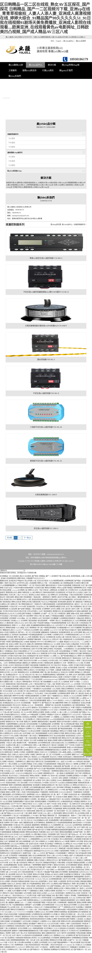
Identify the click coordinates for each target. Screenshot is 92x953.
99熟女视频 (23, 736)
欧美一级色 (18, 822)
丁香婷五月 (37, 604)
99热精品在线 (81, 686)
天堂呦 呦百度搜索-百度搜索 (10, 726)
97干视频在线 (44, 771)
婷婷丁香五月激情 (78, 884)
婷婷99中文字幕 (17, 696)
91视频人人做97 (64, 923)
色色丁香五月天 (61, 834)
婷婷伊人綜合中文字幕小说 (61, 597)
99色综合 (22, 686)
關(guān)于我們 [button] (66, 70)
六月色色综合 (83, 623)
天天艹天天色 (69, 745)
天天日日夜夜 (7, 691)
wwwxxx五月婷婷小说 (19, 590)
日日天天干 (53, 783)
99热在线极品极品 (32, 792)
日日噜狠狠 (54, 618)
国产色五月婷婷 (8, 811)
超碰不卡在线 (37, 813)
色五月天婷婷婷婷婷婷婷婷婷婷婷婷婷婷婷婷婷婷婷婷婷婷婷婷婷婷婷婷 (64, 759)
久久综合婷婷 (34, 846)
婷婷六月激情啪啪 (15, 785)
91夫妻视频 (62, 881)
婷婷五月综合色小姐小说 (44, 818)
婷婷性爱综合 (47, 766)
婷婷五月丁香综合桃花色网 (44, 592)
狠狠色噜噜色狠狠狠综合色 (28, 931)
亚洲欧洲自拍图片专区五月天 (10, 705)
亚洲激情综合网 (24, 677)
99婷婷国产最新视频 (34, 639)
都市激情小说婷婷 (84, 674)
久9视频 (26, 642)
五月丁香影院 (80, 900)
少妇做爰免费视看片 (50, 907)
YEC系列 (12, 138)
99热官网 (57, 818)
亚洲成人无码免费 (12, 686)
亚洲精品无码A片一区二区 (15, 674)
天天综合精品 (40, 670)
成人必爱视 (37, 780)
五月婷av (9, 747)
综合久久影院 (24, 754)
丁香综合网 (36, 597)
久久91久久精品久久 (65, 858)
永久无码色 (66, 799)
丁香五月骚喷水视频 (58, 909)
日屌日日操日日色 (57, 743)
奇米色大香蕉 (40, 585)
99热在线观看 (80, 933)
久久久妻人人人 (10, 912)
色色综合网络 (10, 783)
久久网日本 (56, 707)
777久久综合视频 (36, 679)
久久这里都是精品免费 (60, 898)
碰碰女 (36, 752)
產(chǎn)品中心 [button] (35, 65)
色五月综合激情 (59, 736)
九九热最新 (19, 738)
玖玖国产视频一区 (79, 832)
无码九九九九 (19, 623)
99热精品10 (50, 714)
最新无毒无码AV (51, 585)
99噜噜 (84, 846)
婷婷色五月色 (58, 888)
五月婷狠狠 (6, 876)
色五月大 (53, 757)
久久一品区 (60, 761)
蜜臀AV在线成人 (40, 860)
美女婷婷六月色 (76, 891)
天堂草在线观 (53, 792)
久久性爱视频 (26, 876)
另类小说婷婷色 (85, 613)
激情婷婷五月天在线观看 (16, 778)
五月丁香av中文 (21, 933)
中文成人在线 (56, 804)
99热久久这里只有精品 (64, 588)
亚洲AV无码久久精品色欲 (70, 644)
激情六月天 (46, 884)
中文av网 (79, 830)
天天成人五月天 (8, 665)
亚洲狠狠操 (75, 787)
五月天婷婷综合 (39, 822)
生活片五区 (8, 588)
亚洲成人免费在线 (24, 865)
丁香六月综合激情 (30, 738)
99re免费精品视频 (44, 724)
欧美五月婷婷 (52, 740)
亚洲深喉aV (80, 907)
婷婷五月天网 (26, 602)
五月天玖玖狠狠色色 (65, 599)
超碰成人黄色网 (83, 865)
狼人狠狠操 (10, 902)
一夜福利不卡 (36, 703)
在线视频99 (7, 667)
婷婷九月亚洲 (16, 602)
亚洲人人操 (50, 855)
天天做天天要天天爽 (81, 583)
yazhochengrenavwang (50, 679)
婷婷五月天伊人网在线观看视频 (72, 921)
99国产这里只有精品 (44, 895)
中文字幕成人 (48, 928)
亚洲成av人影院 (74, 660)
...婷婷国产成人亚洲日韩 (52, 705)
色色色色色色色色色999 (38, 919)
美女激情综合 (42, 738)
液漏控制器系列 (12, 134)
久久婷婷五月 (67, 844)
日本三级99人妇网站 (49, 780)
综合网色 (59, 891)
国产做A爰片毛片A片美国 (41, 830)
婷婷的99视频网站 (60, 912)
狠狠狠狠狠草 (68, 876)
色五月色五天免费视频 (21, 658)
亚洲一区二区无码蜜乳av (24, 907)
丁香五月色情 (30, 886)
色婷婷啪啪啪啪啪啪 (17, 940)
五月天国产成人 (59, 827)
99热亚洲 (85, 923)
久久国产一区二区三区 (48, 613)
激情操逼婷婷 (78, 876)
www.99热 (27, 637)
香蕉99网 (7, 837)
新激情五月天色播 (75, 653)
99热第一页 (55, 867)
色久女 (88, 815)
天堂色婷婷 (51, 834)
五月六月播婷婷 (75, 627)
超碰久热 (30, 644)
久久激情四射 (16, 717)
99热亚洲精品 (7, 750)
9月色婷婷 (12, 618)
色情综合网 (76, 585)
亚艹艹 (60, 907)
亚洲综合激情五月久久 (12, 714)
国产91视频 (46, 867)
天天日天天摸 (84, 644)
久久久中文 (76, 714)
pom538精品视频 (32, 714)
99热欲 (23, 714)
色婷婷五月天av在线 (73, 893)
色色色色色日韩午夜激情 (66, 919)
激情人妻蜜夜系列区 (49, 933)
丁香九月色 (22, 759)
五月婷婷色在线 (36, 914)
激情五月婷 (18, 597)
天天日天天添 (29, 879)
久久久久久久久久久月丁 (49, 848)
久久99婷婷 (47, 635)
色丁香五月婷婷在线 (30, 691)
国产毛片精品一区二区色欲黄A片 (23, 719)
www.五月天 (40, 853)
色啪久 (74, 597)
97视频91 (67, 895)
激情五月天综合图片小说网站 (67, 721)
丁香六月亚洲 (43, 590)
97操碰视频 (44, 792)
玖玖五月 (28, 674)
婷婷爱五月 (57, 611)
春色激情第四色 (83, 597)
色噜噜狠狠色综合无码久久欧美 (51, 677)
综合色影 (86, 761)
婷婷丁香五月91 (24, 806)
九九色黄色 (49, 888)
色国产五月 (78, 886)
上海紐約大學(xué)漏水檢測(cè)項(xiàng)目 (52, 182)
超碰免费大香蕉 (28, 827)
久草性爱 (25, 787)
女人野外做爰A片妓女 (39, 834)
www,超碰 (7, 891)
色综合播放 (18, 893)
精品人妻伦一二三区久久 (59, 698)
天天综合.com (9, 771)
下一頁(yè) (27, 538)
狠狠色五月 (26, 663)
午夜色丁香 (46, 926)
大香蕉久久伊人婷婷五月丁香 (10, 604)
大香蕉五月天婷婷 (43, 717)
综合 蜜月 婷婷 (57, 895)
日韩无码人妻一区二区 (43, 754)
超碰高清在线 (10, 684)
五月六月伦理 (17, 691)
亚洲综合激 (31, 606)
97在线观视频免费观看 (58, 623)
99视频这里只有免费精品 (49, 731)
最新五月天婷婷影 (61, 872)
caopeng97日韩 (21, 900)
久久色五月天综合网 (40, 651)
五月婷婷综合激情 (63, 693)
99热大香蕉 (44, 945)
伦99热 (16, 834)
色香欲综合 (54, 632)
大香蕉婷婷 (29, 752)
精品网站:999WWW (36, 642)
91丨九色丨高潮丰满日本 (17, 860)
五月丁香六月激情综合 (74, 606)
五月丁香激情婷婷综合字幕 (40, 726)
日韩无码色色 (40, 886)
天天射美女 (55, 839)
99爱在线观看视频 (48, 604)
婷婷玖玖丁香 (73, 853)
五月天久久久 (84, 872)
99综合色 (68, 637)
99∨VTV (66, 891)
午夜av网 (6, 712)
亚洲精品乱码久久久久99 (11, 703)
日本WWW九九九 (6, 768)
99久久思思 (14, 736)
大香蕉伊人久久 (45, 921)
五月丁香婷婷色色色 (49, 858)
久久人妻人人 (48, 813)
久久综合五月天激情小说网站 (17, 923)
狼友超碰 (53, 721)
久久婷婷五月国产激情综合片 (61, 884)
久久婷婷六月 (19, 808)
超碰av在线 (75, 613)
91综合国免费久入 (25, 815)
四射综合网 (71, 691)
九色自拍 (79, 919)
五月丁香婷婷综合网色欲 (12, 663)
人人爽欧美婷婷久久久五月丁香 (39, 839)
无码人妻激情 (44, 630)
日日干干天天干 (15, 804)
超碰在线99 (19, 757)
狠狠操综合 (45, 632)
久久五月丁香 (24, 869)
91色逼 (52, 646)
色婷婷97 (85, 696)
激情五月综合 (27, 804)
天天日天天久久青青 (11, 797)
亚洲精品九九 (28, 750)
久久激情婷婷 (55, 825)
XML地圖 (52, 564)
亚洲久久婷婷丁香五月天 (17, 644)
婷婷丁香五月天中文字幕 (28, 660)
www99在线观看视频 (57, 719)
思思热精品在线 (16, 642)
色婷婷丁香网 (10, 933)
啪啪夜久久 (36, 876)
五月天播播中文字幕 (19, 891)
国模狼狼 (30, 860)
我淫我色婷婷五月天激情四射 (78, 912)
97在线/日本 (13, 606)
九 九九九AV (20, 947)
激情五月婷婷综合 (67, 689)
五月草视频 (43, 942)
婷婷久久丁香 (42, 583)
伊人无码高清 (26, 825)
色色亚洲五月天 (46, 876)
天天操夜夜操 (57, 808)
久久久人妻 (10, 670)
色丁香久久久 (37, 674)
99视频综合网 (67, 639)
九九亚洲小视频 (82, 905)
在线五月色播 (85, 703)
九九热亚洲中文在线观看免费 (32, 935)
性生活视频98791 (45, 707)
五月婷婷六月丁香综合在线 (61, 806)
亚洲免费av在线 (81, 717)
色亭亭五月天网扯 (73, 881)
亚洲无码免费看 (31, 724)
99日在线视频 (84, 797)
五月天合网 (26, 921)
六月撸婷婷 (36, 613)
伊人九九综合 (77, 592)
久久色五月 (18, 851)
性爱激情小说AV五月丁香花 (48, 832)
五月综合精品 (63, 595)
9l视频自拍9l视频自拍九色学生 (26, 938)
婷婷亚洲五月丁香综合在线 (71, 658)
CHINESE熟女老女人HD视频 (38, 783)
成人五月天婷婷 (76, 632)
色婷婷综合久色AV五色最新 (59, 846)
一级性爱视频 (31, 743)
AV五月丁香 (12, 942)
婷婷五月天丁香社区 (49, 745)
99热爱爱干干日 (30, 808)
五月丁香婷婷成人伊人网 (33, 627)
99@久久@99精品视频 (49, 602)
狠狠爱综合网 (28, 822)
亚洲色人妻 (60, 637)
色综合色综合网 (21, 684)
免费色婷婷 (60, 674)
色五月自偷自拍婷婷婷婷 (57, 747)
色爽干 (16, 660)
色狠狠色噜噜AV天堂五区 (11, 825)
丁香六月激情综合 (10, 928)
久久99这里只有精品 (25, 764)
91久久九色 (59, 905)
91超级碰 (85, 940)
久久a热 (5, 855)
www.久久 (50, 893)
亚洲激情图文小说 (68, 705)
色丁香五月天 (56, 665)
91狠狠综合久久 (57, 696)
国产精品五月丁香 (48, 703)
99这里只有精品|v (81, 745)
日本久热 (12, 595)
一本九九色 (80, 914)
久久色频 (68, 869)
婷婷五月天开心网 (68, 738)
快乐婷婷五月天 (49, 642)
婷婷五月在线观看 (69, 808)
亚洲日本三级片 (83, 790)
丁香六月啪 (81, 815)
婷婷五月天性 (4, 672)
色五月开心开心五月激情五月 (65, 686)
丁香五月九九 (46, 639)
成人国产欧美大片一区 (35, 949)
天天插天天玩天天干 (37, 869)
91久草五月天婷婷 (34, 731)
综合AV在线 (4, 632)
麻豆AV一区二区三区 (82, 604)
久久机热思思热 (78, 639)
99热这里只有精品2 (73, 848)
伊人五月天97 (4, 736)
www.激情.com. (54, 656)
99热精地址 (8, 651)
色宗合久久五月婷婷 (31, 630)
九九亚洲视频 (28, 768)
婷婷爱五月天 (52, 790)
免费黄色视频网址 (49, 674)
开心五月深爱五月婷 (82, 813)
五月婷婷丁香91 (18, 747)
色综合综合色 (65, 867)
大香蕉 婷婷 (19, 771)
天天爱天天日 (73, 590)
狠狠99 (26, 799)
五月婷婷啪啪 (34, 672)
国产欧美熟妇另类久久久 (67, 860)
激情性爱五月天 (11, 592)
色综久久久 (11, 884)
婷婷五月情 (50, 686)
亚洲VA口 (43, 752)
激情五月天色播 (38, 874)
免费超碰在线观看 (18, 832)
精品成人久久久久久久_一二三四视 (76, 642)
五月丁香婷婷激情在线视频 (30, 790)
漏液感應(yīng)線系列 (14, 152)
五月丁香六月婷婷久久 (39, 841)
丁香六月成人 (33, 736)
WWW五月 (15, 869)
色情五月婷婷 (48, 827)
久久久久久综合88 (65, 792)
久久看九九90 (81, 691)
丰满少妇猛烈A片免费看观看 (81, 707)
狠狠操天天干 (66, 714)
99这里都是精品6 (18, 905)
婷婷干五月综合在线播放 (56, 837)
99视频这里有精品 (49, 627)
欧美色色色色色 (78, 757)
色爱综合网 (36, 602)
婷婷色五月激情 (38, 712)
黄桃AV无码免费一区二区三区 (10, 710)
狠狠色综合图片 (43, 721)
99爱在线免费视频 (65, 820)
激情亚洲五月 (9, 808)
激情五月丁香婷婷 (30, 721)
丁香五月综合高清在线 (32, 945)
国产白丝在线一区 (16, 712)
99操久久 (7, 895)
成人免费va (46, 616)
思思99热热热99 (20, 639)
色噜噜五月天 (70, 837)
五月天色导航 (75, 719)
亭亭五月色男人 (32, 611)
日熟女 (87, 869)
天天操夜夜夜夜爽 (49, 764)
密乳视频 (86, 672)
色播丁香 (76, 731)
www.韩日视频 (59, 869)
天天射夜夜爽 (16, 876)
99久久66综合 (46, 806)
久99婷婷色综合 (26, 745)
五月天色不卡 (60, 625)
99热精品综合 (28, 851)
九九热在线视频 (46, 900)
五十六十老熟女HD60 (82, 851)
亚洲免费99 (37, 785)
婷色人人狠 (37, 745)
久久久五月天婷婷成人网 (19, 844)
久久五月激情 (7, 801)
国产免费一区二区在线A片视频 (56, 797)
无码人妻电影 (63, 778)
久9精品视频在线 (66, 801)
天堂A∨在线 (20, 792)
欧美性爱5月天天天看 (48, 653)
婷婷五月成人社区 (32, 947)
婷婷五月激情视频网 (65, 740)
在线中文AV (64, 947)
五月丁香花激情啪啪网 (39, 733)
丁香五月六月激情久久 (20, 700)
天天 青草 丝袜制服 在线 (38, 740)
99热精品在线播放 (57, 616)
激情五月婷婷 (81, 902)
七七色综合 (43, 947)
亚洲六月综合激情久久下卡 (22, 651)
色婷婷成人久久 (59, 935)
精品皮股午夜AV (55, 799)
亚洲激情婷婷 (78, 926)
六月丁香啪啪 (63, 660)
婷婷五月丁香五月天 (35, 862)
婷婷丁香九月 (29, 698)
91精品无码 (80, 618)
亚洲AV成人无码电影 (58, 775)
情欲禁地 (47, 949)
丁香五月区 (82, 651)
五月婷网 (42, 714)
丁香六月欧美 (10, 900)
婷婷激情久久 (45, 825)
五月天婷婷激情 (80, 620)
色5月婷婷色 (19, 653)
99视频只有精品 (65, 916)
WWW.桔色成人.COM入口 (62, 700)
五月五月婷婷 (22, 928)
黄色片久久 (36, 653)
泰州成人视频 (21, 884)
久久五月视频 (76, 696)
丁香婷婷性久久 (20, 761)
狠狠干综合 (30, 761)
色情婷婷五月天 (44, 665)
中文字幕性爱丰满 (54, 738)
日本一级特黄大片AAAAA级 (73, 663)
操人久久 (14, 837)
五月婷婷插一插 (57, 724)
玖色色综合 (23, 862)
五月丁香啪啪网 (9, 841)
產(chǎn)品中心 (67, 224)
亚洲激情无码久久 (68, 620)
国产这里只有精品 (24, 609)
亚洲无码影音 (76, 923)
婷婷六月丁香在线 (77, 693)
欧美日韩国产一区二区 (26, 585)
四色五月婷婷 (36, 806)
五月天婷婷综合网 (36, 667)
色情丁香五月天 (10, 583)
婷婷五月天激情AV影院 (36, 797)
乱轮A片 (58, 714)
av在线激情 (32, 583)
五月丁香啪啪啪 (85, 766)
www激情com (84, 698)
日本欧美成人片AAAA (76, 778)
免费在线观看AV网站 (58, 926)
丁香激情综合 (77, 792)
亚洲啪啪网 (23, 797)
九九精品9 (87, 919)
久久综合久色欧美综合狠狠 (67, 783)
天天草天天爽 (53, 660)
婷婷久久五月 (33, 590)
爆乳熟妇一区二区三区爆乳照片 (11, 827)
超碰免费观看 (27, 785)
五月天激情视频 (71, 865)
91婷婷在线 (87, 602)
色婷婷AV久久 (31, 728)
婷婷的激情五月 (26, 604)
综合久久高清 (41, 893)
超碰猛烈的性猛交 (49, 862)
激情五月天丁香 (19, 886)
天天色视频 (74, 712)
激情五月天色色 (59, 865)
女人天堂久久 (77, 945)
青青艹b (72, 682)
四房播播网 (47, 682)
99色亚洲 (84, 893)
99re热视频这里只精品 (71, 724)
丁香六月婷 (22, 949)
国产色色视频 (17, 750)
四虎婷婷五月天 (40, 837)
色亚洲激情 (58, 813)
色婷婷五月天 (4, 853)
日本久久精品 (44, 646)
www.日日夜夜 (75, 684)
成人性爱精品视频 (66, 583)
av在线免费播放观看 (10, 865)
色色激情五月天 (8, 919)
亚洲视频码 (30, 818)
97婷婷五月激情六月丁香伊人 (74, 888)
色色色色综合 (70, 736)
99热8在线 (9, 637)
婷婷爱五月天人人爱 (24, 599)
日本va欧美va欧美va (65, 752)
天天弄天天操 (31, 895)
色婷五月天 (76, 804)
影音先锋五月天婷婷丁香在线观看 (26, 665)
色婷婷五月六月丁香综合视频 (25, 811)
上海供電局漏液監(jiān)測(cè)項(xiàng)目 (39, 185)
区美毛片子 (64, 931)
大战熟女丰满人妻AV (13, 745)
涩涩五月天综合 (42, 580)
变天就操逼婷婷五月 (69, 611)
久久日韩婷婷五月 (71, 743)
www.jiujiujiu (67, 945)
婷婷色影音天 (27, 682)
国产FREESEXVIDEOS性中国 (50, 658)
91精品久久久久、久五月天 (48, 778)
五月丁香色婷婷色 (45, 611)
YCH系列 (12, 147)
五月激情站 (18, 670)
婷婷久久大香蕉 (82, 646)
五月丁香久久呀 (72, 623)
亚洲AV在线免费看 (64, 585)
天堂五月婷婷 (40, 686)
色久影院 (70, 926)
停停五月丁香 (57, 639)
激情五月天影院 (24, 689)
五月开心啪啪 (55, 609)
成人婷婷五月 (52, 595)
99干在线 (69, 592)
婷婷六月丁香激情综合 (72, 703)
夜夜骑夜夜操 (73, 872)
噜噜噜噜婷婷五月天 (46, 736)
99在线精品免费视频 (35, 635)
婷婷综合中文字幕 (56, 940)
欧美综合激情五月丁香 (49, 785)
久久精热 (35, 942)
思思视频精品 (80, 705)
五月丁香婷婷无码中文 (26, 837)
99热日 (2, 818)
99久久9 (45, 879)
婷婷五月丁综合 (8, 893)
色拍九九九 (76, 637)
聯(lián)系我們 (15, 76)
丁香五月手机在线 (55, 945)
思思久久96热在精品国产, (76, 747)
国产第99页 (44, 846)
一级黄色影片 (46, 597)
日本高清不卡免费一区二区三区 (74, 677)
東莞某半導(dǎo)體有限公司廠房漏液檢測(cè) (21, 182)
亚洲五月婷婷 (26, 830)
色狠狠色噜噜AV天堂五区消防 (23, 801)
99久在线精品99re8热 (40, 820)
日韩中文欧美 (4, 921)
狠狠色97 (15, 931)
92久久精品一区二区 (24, 618)
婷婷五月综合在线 (32, 646)
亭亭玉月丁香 (37, 682)
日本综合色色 (24, 775)
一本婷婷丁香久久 (54, 620)
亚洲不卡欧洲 (34, 658)
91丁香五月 (38, 872)
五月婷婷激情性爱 (55, 879)
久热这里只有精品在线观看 (48, 691)
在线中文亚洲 (33, 844)
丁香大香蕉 (28, 813)
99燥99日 (64, 818)
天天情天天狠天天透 (7, 677)
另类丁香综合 (24, 740)
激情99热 (39, 811)
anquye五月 (4, 860)
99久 (16, 677)
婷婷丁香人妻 (18, 637)
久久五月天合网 (52, 923)
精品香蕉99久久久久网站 (30, 710)
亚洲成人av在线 (61, 667)
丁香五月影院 (36, 609)
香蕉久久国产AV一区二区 (72, 940)
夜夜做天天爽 (21, 743)
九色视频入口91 (70, 616)
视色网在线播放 (40, 801)
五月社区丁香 (71, 827)
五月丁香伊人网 (82, 827)
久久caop (72, 898)
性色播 (73, 895)
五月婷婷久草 (70, 935)
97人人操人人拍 (31, 909)
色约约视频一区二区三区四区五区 (69, 811)
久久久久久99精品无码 (24, 773)
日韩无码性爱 (21, 818)
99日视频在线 (60, 592)
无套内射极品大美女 (22, 679)
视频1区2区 (39, 761)
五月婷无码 (4, 775)
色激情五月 (13, 632)
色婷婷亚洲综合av (33, 900)
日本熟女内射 (80, 898)
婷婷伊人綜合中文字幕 (17, 646)
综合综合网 (53, 728)
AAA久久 (38, 879)
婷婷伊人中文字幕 (76, 841)
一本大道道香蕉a (53, 583)
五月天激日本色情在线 (15, 799)
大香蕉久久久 (48, 935)
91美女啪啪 (61, 862)
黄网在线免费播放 (65, 832)
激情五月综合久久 (81, 738)
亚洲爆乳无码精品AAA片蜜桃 (76, 775)
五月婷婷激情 (35, 848)
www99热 (61, 790)
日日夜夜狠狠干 (15, 921)
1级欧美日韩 (71, 902)
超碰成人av (44, 799)
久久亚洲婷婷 (83, 721)
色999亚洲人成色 (16, 616)
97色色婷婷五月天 (53, 801)
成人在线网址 (9, 938)
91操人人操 (51, 684)
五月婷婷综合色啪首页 (67, 618)
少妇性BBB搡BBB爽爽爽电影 (23, 588)
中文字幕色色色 (24, 649)
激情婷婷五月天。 (49, 773)
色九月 (16, 815)
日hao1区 (36, 771)
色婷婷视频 (38, 644)
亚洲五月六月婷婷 (67, 672)
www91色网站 (42, 660)
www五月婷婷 (66, 754)
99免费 (67, 841)
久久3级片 (46, 804)
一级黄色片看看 (53, 947)
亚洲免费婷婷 (53, 820)
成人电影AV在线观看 (42, 698)
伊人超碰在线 (77, 602)
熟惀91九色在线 (26, 888)
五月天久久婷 (53, 651)
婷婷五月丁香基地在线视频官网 (63, 900)
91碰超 (32, 754)
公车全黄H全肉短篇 (24, 942)
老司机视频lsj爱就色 (65, 602)
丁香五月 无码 (11, 743)
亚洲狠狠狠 (35, 677)
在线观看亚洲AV (16, 853)
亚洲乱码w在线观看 (29, 717)
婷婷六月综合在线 (70, 794)
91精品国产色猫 (48, 872)
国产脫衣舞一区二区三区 (70, 766)
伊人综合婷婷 (28, 616)
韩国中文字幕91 (47, 865)
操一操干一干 (58, 794)
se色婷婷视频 (68, 580)
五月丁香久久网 (30, 623)
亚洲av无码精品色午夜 (30, 656)
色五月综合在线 (78, 869)
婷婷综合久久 (48, 644)
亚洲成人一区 (66, 804)
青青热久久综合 (34, 595)
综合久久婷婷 (58, 874)
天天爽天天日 (73, 931)
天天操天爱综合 (38, 888)
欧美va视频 (84, 848)
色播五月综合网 (23, 898)
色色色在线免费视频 (63, 768)
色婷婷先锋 (87, 825)
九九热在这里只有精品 (23, 613)
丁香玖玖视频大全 (39, 684)
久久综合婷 (13, 609)
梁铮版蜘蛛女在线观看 (80, 938)
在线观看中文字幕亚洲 (72, 874)
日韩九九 (15, 754)
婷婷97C (15, 625)
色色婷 (58, 684)
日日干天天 (69, 886)
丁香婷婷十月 (45, 775)
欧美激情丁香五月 (38, 637)
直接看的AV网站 (69, 717)
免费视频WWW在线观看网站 (68, 679)
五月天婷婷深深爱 (47, 905)
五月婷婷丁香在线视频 (29, 620)
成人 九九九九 (66, 825)
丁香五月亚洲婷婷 (50, 693)
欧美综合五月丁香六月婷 (14, 721)
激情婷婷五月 (50, 822)
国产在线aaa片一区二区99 (77, 834)
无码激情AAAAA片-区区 (48, 710)
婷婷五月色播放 (50, 588)
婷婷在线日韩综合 (32, 832)
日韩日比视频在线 (42, 719)
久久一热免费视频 (36, 705)
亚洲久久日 (38, 907)
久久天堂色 (56, 689)
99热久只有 (38, 616)
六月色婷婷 (62, 710)
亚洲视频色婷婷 (49, 761)
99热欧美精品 (75, 799)
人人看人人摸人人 (63, 712)
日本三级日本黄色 (42, 940)
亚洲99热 (81, 667)
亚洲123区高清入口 (65, 785)
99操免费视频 (27, 780)
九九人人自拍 (37, 804)
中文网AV (6, 945)
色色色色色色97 (20, 926)
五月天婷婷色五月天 (18, 794)
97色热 (18, 830)
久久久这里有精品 (44, 938)
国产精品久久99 (71, 790)
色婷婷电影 (30, 794)
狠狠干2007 (76, 754)
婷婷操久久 (78, 672)
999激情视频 (24, 846)
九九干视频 (50, 670)
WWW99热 (22, 606)
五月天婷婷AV (14, 867)
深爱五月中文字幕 (35, 867)
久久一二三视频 (25, 902)
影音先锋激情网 (12, 649)
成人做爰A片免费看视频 (65, 773)
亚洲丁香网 (53, 881)
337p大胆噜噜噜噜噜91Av (9, 585)
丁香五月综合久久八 (18, 895)
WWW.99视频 (37, 773)
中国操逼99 (74, 947)
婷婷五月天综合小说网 (72, 733)
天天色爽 (28, 653)
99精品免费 (57, 766)
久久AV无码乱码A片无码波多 (64, 928)
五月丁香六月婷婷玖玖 (82, 773)
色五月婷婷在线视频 (7, 738)
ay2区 (30, 684)
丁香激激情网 (38, 750)
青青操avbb (25, 705)
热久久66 (12, 599)
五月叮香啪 (26, 733)
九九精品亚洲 (10, 818)
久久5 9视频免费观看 (35, 928)
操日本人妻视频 (14, 888)
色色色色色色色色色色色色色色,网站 (44, 599)
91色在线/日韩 (51, 902)
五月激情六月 (62, 590)
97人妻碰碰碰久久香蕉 (35, 891)
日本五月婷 (30, 686)
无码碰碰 (60, 745)
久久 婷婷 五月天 (71, 674)
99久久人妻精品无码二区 (44, 794)
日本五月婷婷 (64, 726)
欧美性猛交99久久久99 (41, 851)
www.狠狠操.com (56, 717)
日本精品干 (35, 921)
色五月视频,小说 (30, 580)
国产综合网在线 (36, 766)
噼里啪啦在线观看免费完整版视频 (63, 830)
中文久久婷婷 (4, 881)
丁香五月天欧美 (74, 942)
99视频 (59, 757)
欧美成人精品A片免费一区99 (49, 916)
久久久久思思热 (24, 834)
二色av (18, 595)
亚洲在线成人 (67, 757)
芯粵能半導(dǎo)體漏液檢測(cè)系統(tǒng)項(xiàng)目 (31, 187)
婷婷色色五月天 (69, 907)
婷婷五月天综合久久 (80, 785)
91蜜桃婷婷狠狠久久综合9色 (15, 724)
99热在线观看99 (71, 909)
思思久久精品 (10, 830)
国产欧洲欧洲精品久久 (69, 656)
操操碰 (17, 902)
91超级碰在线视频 (24, 914)
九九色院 (57, 644)
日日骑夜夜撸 (25, 703)
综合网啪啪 (71, 933)
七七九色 (13, 672)
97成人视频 (49, 869)
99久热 (67, 719)
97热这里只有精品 (43, 623)
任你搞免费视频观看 (11, 689)
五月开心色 (17, 733)
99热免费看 (28, 771)
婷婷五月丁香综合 (30, 757)
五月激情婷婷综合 (83, 616)
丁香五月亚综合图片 (76, 595)
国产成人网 (14, 740)
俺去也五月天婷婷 (70, 905)
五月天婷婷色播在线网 (37, 787)
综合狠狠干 (33, 923)
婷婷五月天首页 (68, 813)
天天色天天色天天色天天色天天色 (14, 611)
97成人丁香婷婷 (72, 750)
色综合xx (44, 595)
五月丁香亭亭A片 (32, 778)
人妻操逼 (58, 670)
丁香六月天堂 (14, 707)
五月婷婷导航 (77, 825)
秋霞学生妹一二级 (29, 853)
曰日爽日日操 (39, 588)
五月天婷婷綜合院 (43, 743)
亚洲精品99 (21, 728)
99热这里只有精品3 (84, 670)
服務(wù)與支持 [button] (29, 70)
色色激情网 (27, 597)
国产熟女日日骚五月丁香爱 (71, 630)
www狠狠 (59, 642)
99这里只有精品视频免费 (20, 667)
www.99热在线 (77, 761)
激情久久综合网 (75, 846)
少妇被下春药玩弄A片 (83, 879)
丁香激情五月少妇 (10, 759)
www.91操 (3, 942)
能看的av (35, 707)
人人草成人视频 (24, 625)
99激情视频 (83, 679)
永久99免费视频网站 (34, 884)
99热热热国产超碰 (38, 902)
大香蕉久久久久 (39, 912)
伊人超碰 (69, 625)
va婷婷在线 (53, 590)
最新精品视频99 (65, 938)
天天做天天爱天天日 (7, 757)
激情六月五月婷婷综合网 (37, 855)
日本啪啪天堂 (50, 637)
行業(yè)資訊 (48, 70)
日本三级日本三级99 (68, 609)
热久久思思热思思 (66, 839)
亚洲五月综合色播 (10, 914)
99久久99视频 (77, 844)
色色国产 (26, 848)
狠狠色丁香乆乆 (73, 797)
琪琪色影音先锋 (83, 783)
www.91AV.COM (55, 630)
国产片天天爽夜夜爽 (34, 926)
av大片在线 (13, 872)
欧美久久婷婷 (10, 792)
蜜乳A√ (49, 700)
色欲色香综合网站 (34, 933)
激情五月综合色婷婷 (79, 916)
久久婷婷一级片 (45, 696)
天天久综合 (39, 693)
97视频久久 (84, 787)
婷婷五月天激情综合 (17, 909)
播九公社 (86, 632)
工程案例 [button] (13, 70)
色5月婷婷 (49, 912)
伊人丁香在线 (7, 658)
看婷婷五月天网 (36, 663)
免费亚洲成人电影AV (69, 670)
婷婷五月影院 (34, 775)
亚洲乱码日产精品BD (16, 580)
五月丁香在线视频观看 (25, 872)
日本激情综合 (69, 649)
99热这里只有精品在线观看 (19, 881)
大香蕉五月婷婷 (49, 891)
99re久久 (25, 595)
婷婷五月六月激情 (65, 731)
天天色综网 (56, 754)
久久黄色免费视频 (79, 740)
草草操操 (67, 787)
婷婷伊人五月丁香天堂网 (40, 618)
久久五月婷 (28, 712)
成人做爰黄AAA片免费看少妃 (65, 646)
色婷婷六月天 (9, 822)
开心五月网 (11, 907)
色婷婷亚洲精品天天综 (57, 606)
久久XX (82, 635)
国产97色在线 (18, 768)
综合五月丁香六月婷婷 (24, 874)
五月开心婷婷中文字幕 (56, 733)
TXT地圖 (59, 564)
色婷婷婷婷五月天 (79, 588)
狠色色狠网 (6, 794)
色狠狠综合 (62, 691)
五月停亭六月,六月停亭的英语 (40, 898)
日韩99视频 (10, 597)
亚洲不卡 (3, 764)
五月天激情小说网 (29, 893)
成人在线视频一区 (49, 811)
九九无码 (10, 639)
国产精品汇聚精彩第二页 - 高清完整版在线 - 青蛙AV (58, 815)
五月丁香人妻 (13, 862)
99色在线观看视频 (82, 928)
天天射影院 (13, 855)
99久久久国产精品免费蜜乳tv (58, 942)
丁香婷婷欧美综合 (83, 895)
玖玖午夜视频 (43, 656)
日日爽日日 (79, 689)
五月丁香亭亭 (61, 933)
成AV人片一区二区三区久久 (22, 820)
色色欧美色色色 (64, 632)
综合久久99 (65, 684)
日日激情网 (55, 938)
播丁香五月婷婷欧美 (23, 841)
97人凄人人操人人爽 (80, 858)
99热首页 (17, 916)
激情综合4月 (26, 916)
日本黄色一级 (35, 799)
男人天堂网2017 (28, 693)
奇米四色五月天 (15, 787)
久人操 (32, 592)
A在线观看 (8, 848)
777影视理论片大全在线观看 (41, 689)
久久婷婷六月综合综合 (13, 780)
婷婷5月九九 (42, 923)
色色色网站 (6, 602)
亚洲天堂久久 (65, 707)
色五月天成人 (13, 775)
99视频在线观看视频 (31, 696)
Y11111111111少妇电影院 (25, 912)
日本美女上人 (15, 620)
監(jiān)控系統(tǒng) (14, 171)
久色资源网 (77, 839)
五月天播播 (36, 905)
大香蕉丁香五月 (21, 839)
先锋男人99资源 (50, 712)
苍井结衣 (15, 635)
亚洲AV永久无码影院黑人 (39, 881)
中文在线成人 (4, 616)
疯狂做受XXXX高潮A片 (51, 914)
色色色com (67, 696)
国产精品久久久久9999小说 (13, 813)
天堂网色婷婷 (64, 851)
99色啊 (8, 642)
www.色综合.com (78, 820)
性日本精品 (49, 844)
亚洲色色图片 (60, 893)
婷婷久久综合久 (28, 670)
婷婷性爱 (62, 848)
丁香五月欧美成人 (44, 909)
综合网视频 (23, 635)
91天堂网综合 (52, 752)
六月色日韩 (14, 806)
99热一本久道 (30, 940)
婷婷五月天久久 (52, 860)
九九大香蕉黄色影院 (56, 580)
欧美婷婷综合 (86, 630)
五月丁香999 (16, 935)
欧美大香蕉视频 (82, 611)
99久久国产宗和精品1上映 (55, 886)
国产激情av (83, 712)
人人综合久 (17, 682)
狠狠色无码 (4, 580)
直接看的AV (58, 663)
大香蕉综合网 (48, 663)
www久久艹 (19, 630)
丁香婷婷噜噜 (36, 865)
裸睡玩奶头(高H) (8, 630)
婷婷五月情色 (48, 649)
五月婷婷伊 (46, 609)
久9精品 (40, 808)
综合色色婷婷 (42, 620)
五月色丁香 (55, 726)
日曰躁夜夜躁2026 (63, 627)
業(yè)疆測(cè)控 (16, 65)
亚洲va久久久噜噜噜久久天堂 (77, 710)
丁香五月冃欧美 (32, 759)
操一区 (2, 674)
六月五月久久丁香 (42, 606)
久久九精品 (20, 627)
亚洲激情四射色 (62, 653)
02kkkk (59, 780)
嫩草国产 (28, 905)
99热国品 (76, 801)
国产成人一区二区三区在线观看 (29, 632)
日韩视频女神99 (9, 947)
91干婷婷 (74, 651)
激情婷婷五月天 (23, 672)
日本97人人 (24, 867)
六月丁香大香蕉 (21, 783)
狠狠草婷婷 (59, 703)
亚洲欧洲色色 (17, 848)
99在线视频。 (58, 649)
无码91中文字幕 (36, 649)
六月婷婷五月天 (57, 635)
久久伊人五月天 (25, 707)
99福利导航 (39, 827)
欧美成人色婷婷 (49, 667)
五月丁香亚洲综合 (35, 858)
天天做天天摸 (73, 698)
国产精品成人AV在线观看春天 (56, 853)
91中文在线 (72, 818)
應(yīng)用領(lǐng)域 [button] (70, 65)
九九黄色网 (65, 682)
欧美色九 (80, 860)
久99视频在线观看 (17, 698)
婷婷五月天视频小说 (68, 914)
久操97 (85, 592)
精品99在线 (6, 869)
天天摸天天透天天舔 (14, 656)
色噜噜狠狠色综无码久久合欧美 (55, 750)
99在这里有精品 (64, 651)
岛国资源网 (76, 700)
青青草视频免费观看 (80, 625)
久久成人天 (56, 682)
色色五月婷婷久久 (78, 806)
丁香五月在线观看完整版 (37, 700)
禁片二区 (44, 790)
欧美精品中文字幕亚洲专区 (60, 949)
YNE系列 (12, 143)
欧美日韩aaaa (14, 846)
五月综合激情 (72, 667)
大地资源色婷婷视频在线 (65, 604)
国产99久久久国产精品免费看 (44, 768)
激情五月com (59, 841)
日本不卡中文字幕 (68, 879)
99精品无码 (61, 764)
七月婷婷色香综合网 (71, 635)
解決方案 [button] (52, 65)
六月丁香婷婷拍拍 (16, 945)
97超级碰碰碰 (22, 855)
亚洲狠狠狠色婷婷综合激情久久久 (42, 625)
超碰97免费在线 (23, 592)
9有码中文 (44, 747)
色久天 (85, 606)
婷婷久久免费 (25, 726)
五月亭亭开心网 (22, 583)
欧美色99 (84, 801)
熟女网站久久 (55, 672)
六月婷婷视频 (61, 902)
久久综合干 (18, 693)
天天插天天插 (7, 820)
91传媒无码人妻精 (63, 613)
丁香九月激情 (12, 764)
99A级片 (36, 815)
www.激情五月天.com (32, 747)
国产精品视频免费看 (65, 728)
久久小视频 (54, 851)
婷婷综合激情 (10, 627)
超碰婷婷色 (36, 825)
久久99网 (68, 761)
